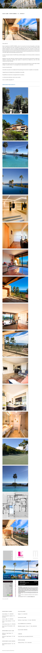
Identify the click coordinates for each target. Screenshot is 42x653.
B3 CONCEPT (9, 3)
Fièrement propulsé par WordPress (8, 650)
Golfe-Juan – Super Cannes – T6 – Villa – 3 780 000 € (27, 620)
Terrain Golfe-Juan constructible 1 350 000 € (25, 636)
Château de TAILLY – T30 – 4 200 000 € (25, 642)
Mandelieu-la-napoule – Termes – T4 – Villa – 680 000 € (27, 626)
